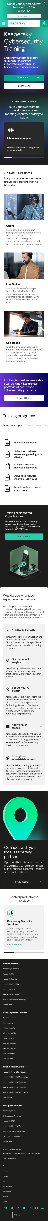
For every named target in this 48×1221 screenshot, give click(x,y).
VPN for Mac (8, 1059)
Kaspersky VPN (9, 989)
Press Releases (7, 1191)
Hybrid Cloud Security (11, 1136)
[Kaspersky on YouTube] (24, 1207)
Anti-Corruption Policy (19, 1153)
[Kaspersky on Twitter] (11, 1207)
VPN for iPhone (9, 1054)
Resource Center (7, 1186)
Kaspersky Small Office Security (15, 1072)
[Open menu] (4, 23)
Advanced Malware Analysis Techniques (25, 477)
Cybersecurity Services (12, 1116)
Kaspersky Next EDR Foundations (16, 1077)
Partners (5, 1176)
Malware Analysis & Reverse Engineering (25, 466)
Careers (5, 1201)
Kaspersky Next (9, 1111)
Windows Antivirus (10, 1033)
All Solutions (7, 1004)
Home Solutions (10, 963)
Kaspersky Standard (11, 969)
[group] (24, 465)
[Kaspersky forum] (42, 1208)
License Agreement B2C (33, 1153)
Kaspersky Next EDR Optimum (14, 1082)
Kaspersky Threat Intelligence (14, 1131)
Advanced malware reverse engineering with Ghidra (28, 454)
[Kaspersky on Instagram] (30, 1207)
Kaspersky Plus (8, 974)
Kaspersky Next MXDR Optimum (15, 1092)
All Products (7, 1097)
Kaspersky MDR (9, 1121)
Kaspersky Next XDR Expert (13, 1126)
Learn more (13, 944)
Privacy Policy (7, 1153)
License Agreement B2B (9, 1158)
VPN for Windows (10, 1043)
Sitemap (5, 1196)
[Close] (44, 3)
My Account (44, 24)
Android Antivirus (9, 1018)
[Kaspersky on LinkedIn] (17, 1207)
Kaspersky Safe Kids (11, 984)
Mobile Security (9, 1028)
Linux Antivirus (8, 1038)
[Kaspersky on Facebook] (5, 1207)
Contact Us (6, 1166)
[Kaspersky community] (36, 1208)
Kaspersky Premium (10, 979)
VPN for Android (9, 1048)
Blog (4, 1181)
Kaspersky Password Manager (14, 999)
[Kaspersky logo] (17, 23)
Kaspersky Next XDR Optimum (14, 1087)
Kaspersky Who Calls (11, 994)
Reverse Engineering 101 (27, 442)
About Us (5, 1171)
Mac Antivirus (8, 1023)
